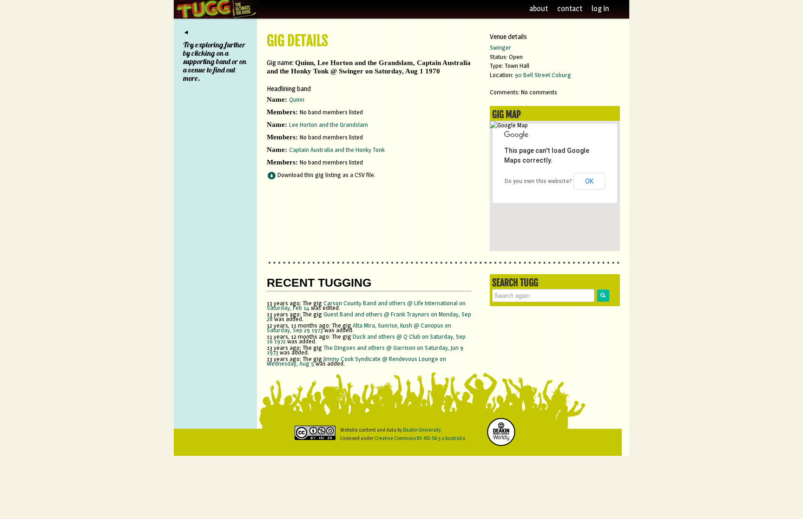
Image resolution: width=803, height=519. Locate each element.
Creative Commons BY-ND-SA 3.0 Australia (420, 438)
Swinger (500, 47)
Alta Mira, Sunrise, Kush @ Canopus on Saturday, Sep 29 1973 (359, 328)
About (538, 8)
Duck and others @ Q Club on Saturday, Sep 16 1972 (366, 339)
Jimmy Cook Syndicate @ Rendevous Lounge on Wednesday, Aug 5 (356, 361)
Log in (601, 8)
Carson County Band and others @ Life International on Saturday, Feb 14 (366, 305)
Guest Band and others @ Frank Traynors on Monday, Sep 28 (369, 316)
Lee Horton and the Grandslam (328, 124)
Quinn (296, 99)
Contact (569, 8)
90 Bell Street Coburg (543, 75)
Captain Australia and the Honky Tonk (337, 149)
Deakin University (422, 430)
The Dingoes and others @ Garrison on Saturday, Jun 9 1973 (365, 350)
